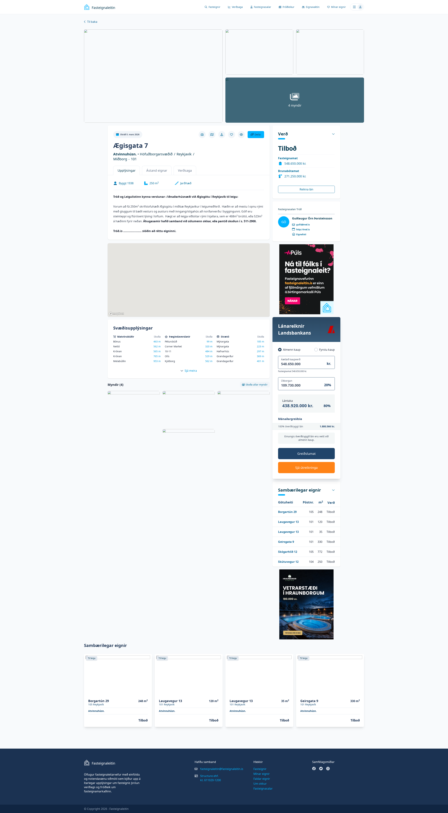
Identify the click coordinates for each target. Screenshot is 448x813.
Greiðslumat (306, 453)
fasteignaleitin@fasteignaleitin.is (221, 769)
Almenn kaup (291, 350)
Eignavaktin (313, 7)
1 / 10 (147, 693)
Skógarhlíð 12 (287, 552)
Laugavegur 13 (288, 522)
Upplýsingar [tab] (126, 170)
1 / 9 (289, 693)
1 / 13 (217, 693)
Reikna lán (306, 189)
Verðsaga (237, 7)
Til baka (92, 22)
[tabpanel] (188, 206)
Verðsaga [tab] (185, 170)
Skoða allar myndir (257, 384)
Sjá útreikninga (306, 467)
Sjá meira (191, 371)
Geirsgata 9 (286, 542)
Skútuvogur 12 (288, 562)
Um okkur (260, 784)
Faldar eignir (261, 779)
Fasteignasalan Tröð (290, 209)
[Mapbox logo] (116, 314)
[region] (189, 280)
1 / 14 (359, 693)
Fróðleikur (288, 7)
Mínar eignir (338, 7)
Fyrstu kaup (327, 350)
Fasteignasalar (262, 7)
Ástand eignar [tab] (156, 170)
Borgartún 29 (287, 512)
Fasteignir (214, 7)
